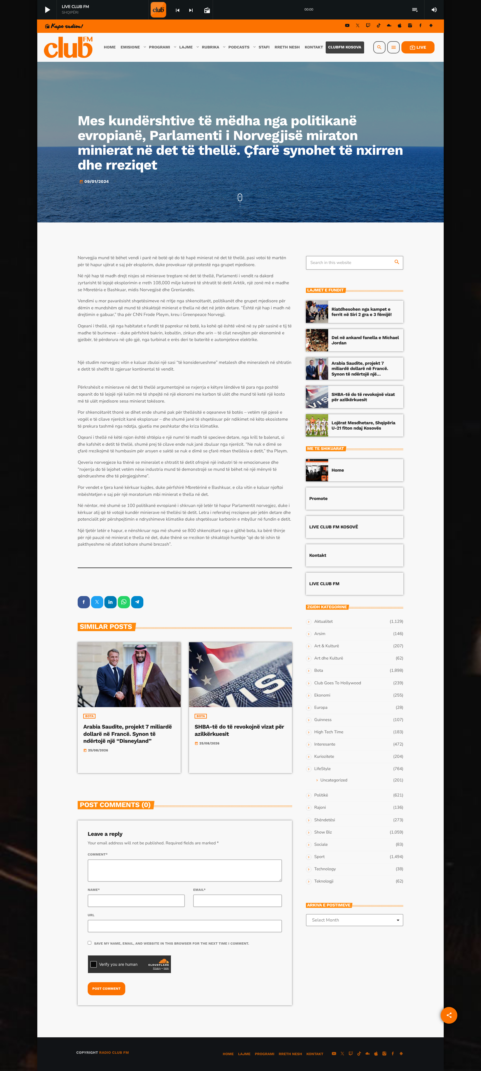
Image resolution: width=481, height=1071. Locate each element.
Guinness (323, 720)
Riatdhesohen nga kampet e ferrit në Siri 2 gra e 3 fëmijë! (362, 312)
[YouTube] (347, 26)
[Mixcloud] (389, 26)
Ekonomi (322, 695)
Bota (89, 716)
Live (418, 47)
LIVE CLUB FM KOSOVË (333, 527)
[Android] (431, 26)
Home (338, 470)
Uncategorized (333, 780)
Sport (319, 857)
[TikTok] (378, 26)
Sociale (321, 844)
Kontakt (317, 555)
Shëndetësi (324, 820)
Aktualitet (323, 621)
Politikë (321, 795)
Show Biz (323, 832)
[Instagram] (410, 26)
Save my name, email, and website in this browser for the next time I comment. (171, 943)
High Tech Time (328, 732)
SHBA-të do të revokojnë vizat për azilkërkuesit (363, 397)
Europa (320, 707)
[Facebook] (420, 26)
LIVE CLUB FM (324, 583)
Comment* (98, 854)
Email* (199, 890)
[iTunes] (399, 26)
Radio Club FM (114, 1053)
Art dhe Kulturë (328, 658)
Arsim (319, 634)
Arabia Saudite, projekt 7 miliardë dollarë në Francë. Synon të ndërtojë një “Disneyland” (127, 733)
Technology (325, 869)
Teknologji (323, 881)
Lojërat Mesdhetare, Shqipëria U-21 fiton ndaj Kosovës (363, 425)
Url (91, 915)
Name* (94, 890)
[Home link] (68, 47)
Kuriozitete (324, 756)
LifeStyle (322, 769)
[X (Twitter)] (357, 26)
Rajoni (320, 807)
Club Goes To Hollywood (337, 683)
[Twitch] (368, 26)
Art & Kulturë (326, 646)
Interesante (324, 744)
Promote (318, 498)
